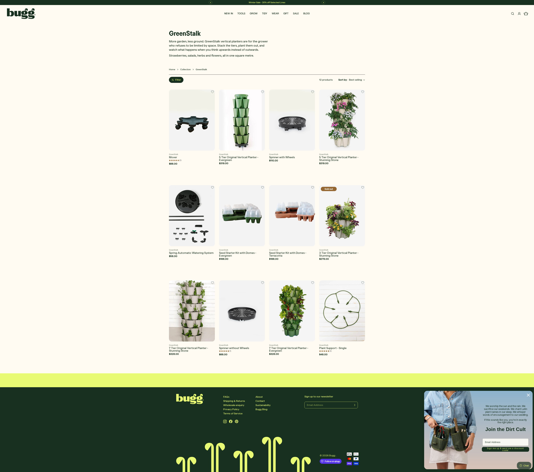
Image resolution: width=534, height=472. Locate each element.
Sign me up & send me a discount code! (505, 449)
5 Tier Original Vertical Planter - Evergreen (238, 159)
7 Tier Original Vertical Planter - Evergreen (288, 349)
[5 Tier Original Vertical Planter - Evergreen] (242, 120)
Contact (260, 401)
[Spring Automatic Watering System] (192, 215)
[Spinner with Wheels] (292, 120)
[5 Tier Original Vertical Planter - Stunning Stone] (342, 120)
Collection (185, 69)
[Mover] (192, 120)
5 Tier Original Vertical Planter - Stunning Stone (338, 159)
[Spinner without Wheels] (242, 310)
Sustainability (262, 405)
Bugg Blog (261, 409)
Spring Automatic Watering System (191, 252)
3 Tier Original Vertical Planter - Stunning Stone (338, 254)
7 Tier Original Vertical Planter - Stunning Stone (188, 349)
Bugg (332, 455)
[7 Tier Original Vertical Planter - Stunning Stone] (192, 310)
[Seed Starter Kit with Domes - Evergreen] (242, 215)
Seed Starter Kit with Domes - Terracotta (287, 254)
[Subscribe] (355, 405)
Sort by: (342, 79)
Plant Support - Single (333, 348)
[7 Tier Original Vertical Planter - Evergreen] (292, 310)
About (259, 397)
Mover (173, 157)
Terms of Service (233, 413)
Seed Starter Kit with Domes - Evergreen (237, 254)
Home (172, 69)
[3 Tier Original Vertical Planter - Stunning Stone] (342, 215)
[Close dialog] (528, 395)
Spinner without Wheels (234, 348)
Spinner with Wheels (282, 157)
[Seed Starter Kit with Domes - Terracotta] (292, 215)
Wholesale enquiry (233, 405)
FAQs (226, 397)
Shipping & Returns (234, 401)
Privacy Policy (231, 409)
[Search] (512, 13)
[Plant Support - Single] (342, 310)
